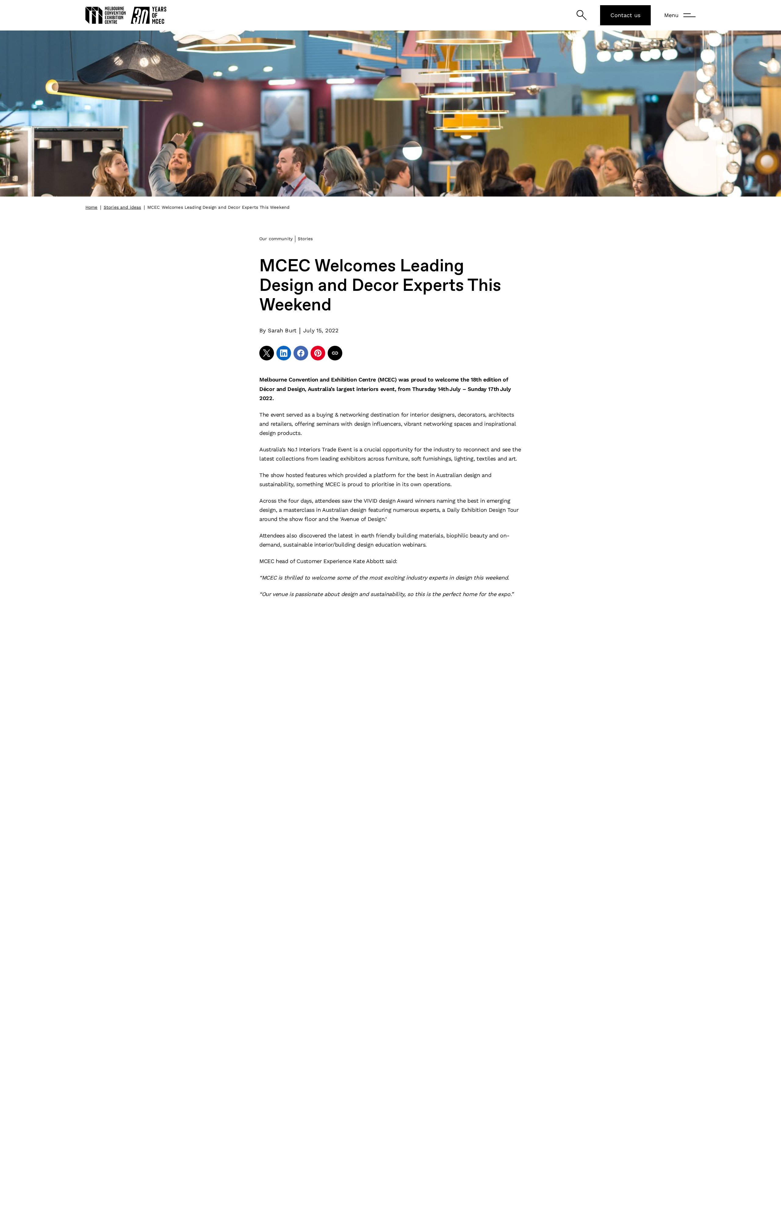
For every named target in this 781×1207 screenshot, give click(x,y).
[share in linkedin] (283, 353)
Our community (276, 238)
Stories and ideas (122, 207)
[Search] (582, 15)
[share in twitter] (266, 353)
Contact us (625, 15)
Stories (305, 238)
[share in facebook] (300, 353)
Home (91, 207)
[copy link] (335, 353)
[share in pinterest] (318, 353)
